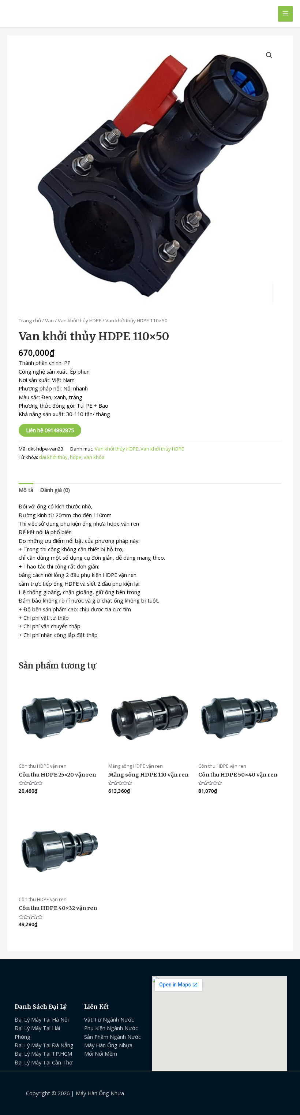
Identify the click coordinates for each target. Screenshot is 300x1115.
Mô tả (26, 489)
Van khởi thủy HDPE (79, 320)
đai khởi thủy (53, 457)
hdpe (76, 457)
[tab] (26, 490)
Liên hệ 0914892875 (50, 430)
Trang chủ (30, 320)
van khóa (94, 457)
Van (49, 320)
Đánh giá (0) (55, 489)
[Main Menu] (285, 14)
